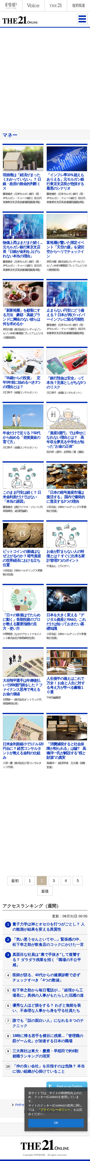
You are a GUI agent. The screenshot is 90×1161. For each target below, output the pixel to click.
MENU (82, 18)
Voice (34, 5)
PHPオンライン (11, 5)
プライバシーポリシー (55, 1109)
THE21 (56, 5)
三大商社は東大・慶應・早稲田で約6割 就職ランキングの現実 (47, 1053)
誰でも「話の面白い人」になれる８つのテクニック (48, 1023)
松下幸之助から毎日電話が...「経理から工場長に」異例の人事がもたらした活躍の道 (48, 992)
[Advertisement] (45, 77)
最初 (15, 881)
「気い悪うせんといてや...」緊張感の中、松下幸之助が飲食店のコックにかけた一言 (48, 942)
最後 (45, 891)
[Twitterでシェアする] (67, 1086)
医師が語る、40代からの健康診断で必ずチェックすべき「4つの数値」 (46, 977)
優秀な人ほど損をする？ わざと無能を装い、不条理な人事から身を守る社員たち (46, 1008)
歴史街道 (78, 5)
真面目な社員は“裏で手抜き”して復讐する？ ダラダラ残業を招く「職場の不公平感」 (46, 959)
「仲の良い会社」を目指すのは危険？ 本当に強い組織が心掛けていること (48, 1068)
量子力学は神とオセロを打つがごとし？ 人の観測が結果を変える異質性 (48, 926)
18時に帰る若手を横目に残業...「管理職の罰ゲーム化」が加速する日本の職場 (47, 1038)
